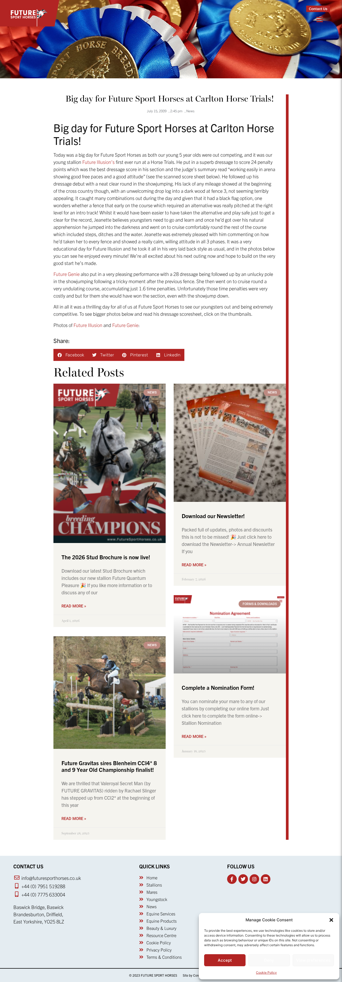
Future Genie (66, 274)
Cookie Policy (266, 973)
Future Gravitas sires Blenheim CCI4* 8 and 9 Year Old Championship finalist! (109, 766)
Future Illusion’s (98, 162)
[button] (331, 920)
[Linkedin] (265, 879)
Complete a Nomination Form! (218, 687)
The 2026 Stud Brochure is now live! (105, 556)
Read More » (73, 606)
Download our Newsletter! (213, 515)
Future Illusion (87, 325)
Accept (225, 960)
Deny (269, 960)
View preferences (313, 960)
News (190, 111)
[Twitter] (243, 879)
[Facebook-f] (232, 879)
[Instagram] (254, 879)
